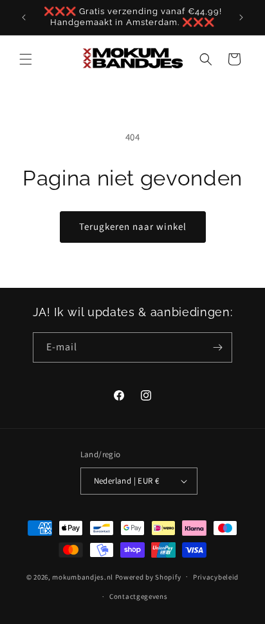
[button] (26, 59)
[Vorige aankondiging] (24, 17)
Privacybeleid (216, 576)
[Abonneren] (217, 347)
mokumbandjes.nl (82, 576)
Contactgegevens (138, 596)
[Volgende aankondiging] (241, 17)
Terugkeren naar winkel (133, 226)
